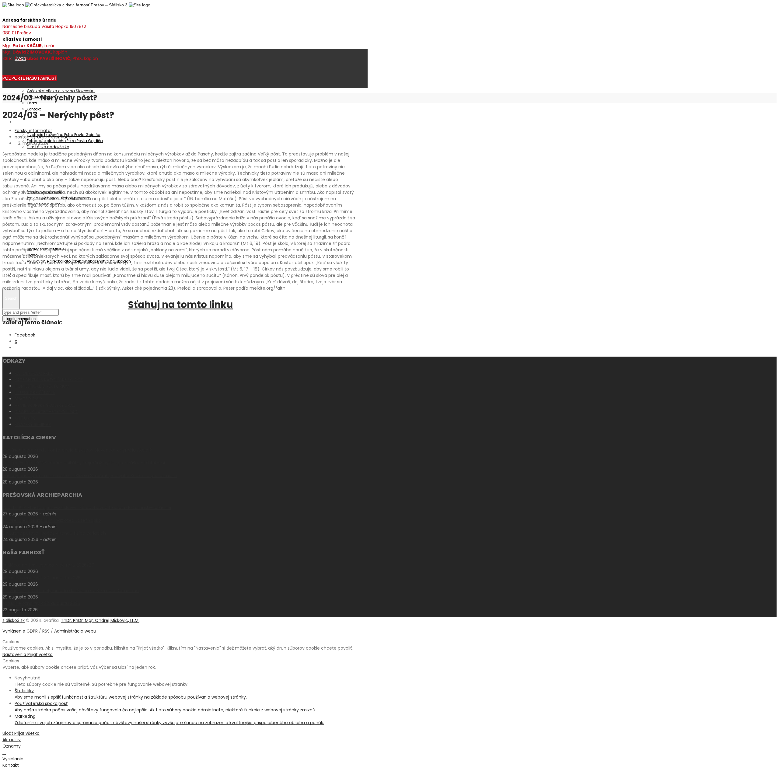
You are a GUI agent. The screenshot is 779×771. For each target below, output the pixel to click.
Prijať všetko (40, 654)
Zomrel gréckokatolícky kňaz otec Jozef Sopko (51, 520)
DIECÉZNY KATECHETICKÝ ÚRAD (46, 412)
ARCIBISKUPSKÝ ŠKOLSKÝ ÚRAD (45, 405)
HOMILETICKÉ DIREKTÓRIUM (42, 386)
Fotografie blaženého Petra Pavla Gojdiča (65, 140)
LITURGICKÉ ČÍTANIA (35, 392)
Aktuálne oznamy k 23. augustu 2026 (41, 603)
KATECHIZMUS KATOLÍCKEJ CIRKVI (49, 380)
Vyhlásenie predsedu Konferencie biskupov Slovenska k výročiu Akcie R (77, 450)
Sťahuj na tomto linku (180, 304)
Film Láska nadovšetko (48, 146)
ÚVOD (20, 58)
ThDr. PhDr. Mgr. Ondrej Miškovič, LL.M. (100, 620)
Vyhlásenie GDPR (20, 631)
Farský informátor (33, 130)
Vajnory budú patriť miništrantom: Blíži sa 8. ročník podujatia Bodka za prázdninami (89, 476)
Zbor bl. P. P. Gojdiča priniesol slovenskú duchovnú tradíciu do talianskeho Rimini (86, 507)
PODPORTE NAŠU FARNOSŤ (29, 78)
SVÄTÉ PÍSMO (28, 399)
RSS (46, 631)
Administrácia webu (75, 631)
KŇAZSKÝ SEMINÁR (33, 424)
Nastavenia (14, 654)
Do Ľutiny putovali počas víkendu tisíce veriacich (54, 533)
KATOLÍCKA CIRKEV (34, 373)
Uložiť (8, 733)
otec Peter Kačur (55, 137)
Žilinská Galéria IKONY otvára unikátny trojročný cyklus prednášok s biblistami (83, 463)
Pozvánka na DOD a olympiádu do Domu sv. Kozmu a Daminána (70, 591)
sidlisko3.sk (13, 620)
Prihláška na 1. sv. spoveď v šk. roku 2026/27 (48, 565)
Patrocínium (27, 122)
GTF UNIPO (26, 418)
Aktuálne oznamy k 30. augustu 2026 (41, 578)
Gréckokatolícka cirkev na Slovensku (61, 90)
